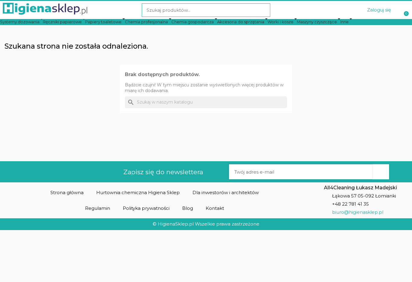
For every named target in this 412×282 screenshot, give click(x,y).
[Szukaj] (263, 10)
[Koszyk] (405, 10)
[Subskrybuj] (380, 171)
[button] (67, 192)
